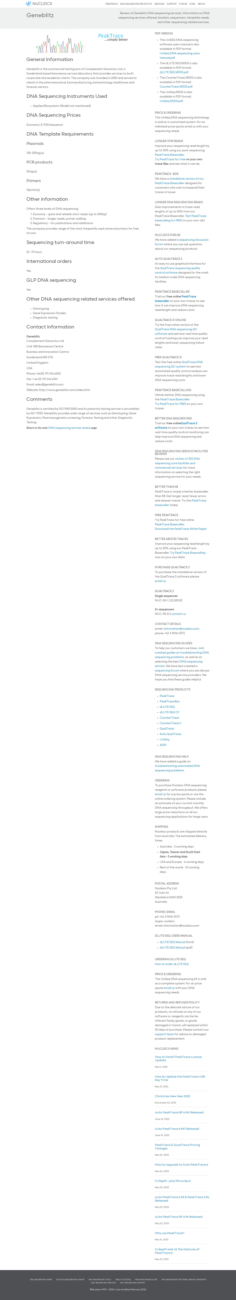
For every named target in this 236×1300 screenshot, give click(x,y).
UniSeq (164, 739)
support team (164, 1034)
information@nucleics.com (181, 629)
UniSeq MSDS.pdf (171, 101)
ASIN (163, 745)
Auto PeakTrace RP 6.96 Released (178, 1217)
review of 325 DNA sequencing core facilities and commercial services (177, 463)
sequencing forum (167, 670)
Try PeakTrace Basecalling (187, 553)
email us (160, 581)
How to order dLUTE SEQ (172, 964)
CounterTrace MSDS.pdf (176, 86)
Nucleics (29, 4)
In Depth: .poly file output (173, 1181)
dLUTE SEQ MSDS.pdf (174, 72)
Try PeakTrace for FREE (170, 404)
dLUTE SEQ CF (169, 712)
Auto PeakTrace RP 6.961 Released (179, 1112)
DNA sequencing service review (69, 428)
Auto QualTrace (170, 734)
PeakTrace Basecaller (169, 155)
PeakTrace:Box (170, 701)
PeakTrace (167, 696)
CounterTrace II (170, 723)
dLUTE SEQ (167, 707)
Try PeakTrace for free (170, 159)
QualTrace (167, 728)
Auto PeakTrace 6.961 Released (177, 1129)
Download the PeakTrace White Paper (181, 529)
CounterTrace (169, 718)
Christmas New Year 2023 (172, 1096)
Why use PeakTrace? (169, 1233)
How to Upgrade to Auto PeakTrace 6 (181, 1164)
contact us (178, 614)
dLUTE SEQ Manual (172, 942)
